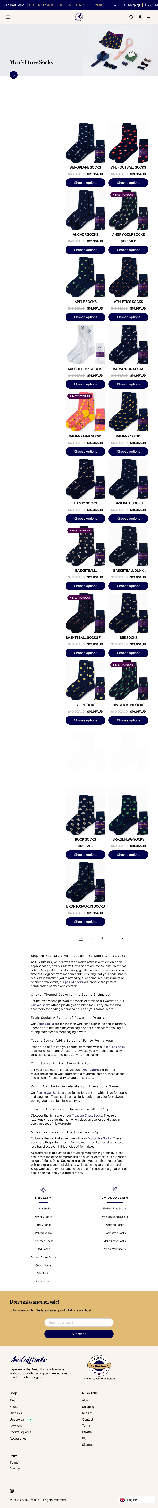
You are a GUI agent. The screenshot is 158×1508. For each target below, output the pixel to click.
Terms (86, 1425)
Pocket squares (20, 1432)
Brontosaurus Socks (85, 906)
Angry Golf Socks (128, 234)
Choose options (85, 183)
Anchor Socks (85, 234)
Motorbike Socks (100, 1138)
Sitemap (87, 1444)
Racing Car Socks (49, 1092)
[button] (8, 17)
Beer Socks (85, 705)
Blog (85, 1438)
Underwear (17, 1419)
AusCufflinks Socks (85, 369)
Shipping (88, 1407)
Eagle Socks (45, 1024)
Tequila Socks (115, 1047)
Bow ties (16, 1426)
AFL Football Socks (128, 167)
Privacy (87, 1432)
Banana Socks (128, 436)
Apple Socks (86, 302)
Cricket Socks (40, 1005)
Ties (12, 1400)
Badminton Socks (128, 369)
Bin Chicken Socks (128, 705)
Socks (14, 1407)
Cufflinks (16, 1413)
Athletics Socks (128, 302)
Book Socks (85, 839)
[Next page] (133, 938)
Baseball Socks (128, 503)
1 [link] (81, 938)
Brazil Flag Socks (128, 839)
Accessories (18, 1438)
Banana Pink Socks (85, 436)
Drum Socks (90, 1070)
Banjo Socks (85, 503)
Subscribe (79, 1334)
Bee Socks (128, 638)
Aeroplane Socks (85, 167)
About (86, 1400)
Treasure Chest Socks (87, 1115)
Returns (87, 1413)
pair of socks (74, 982)
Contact (87, 1419)
